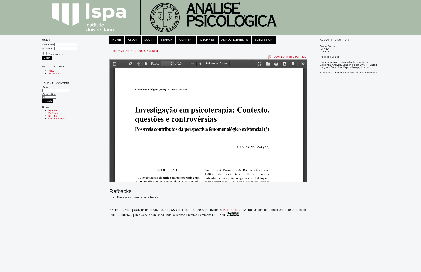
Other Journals (56, 118)
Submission (264, 39)
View (51, 70)
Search (46, 87)
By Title (52, 115)
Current (186, 39)
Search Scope (50, 94)
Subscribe (54, 73)
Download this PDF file (290, 57)
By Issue (53, 110)
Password (47, 48)
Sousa (153, 51)
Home (116, 39)
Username (48, 44)
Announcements (234, 39)
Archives (207, 39)
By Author (53, 113)
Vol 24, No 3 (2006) (133, 51)
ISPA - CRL (230, 210)
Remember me (56, 54)
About (133, 39)
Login (149, 39)
